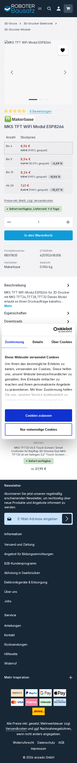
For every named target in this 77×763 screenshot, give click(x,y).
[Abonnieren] (67, 519)
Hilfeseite (11, 654)
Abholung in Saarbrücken (22, 573)
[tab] (37, 295)
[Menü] (40, 8)
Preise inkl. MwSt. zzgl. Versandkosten (28, 200)
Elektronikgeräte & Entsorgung (25, 582)
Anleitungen (12, 625)
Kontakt (9, 635)
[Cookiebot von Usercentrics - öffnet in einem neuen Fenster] (54, 330)
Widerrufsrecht (23, 742)
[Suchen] (49, 8)
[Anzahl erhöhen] (68, 222)
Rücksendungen (15, 644)
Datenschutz (46, 742)
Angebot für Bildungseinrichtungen (28, 554)
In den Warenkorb (38, 235)
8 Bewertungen (41, 111)
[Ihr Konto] (58, 8)
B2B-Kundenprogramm (20, 563)
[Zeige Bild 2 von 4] (41, 99)
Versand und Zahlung (19, 544)
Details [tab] (38, 342)
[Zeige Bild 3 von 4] (46, 99)
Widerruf (10, 663)
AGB (61, 742)
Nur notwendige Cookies (38, 429)
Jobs (7, 601)
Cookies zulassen (38, 415)
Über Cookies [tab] (62, 342)
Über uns (10, 591)
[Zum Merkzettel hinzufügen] (63, 50)
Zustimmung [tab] (14, 342)
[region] (38, 72)
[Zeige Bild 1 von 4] (33, 99)
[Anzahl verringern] (8, 222)
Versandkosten (16, 728)
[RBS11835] (38, 72)
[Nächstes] (64, 72)
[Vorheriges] (12, 72)
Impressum (38, 748)
